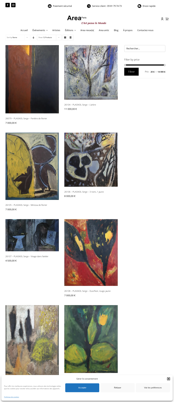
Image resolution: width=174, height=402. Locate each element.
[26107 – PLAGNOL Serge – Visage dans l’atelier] (32, 235)
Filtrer (131, 71)
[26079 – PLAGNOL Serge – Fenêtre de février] (32, 79)
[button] (168, 378)
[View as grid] (65, 37)
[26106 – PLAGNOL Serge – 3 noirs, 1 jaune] (91, 160)
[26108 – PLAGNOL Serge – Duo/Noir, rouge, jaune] (91, 252)
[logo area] (87, 15)
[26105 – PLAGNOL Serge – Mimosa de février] (32, 166)
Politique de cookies (11, 397)
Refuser (117, 387)
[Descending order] (33, 37)
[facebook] (7, 5)
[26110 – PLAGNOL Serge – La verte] (91, 339)
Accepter (82, 387)
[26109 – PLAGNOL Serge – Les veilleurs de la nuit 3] (32, 346)
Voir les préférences (153, 387)
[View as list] (70, 37)
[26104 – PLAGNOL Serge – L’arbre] (91, 72)
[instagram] (13, 5)
